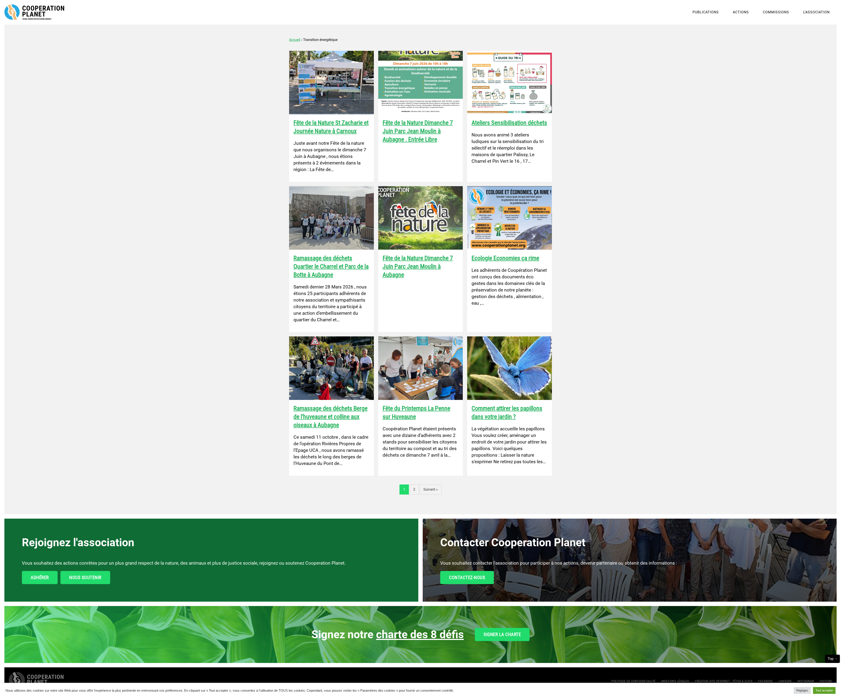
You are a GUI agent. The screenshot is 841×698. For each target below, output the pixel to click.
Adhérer (40, 577)
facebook (765, 681)
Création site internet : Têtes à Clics (724, 681)
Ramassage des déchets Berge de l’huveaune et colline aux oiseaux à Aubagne (330, 417)
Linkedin (785, 681)
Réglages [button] (802, 690)
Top (831, 659)
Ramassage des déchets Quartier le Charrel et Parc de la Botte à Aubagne (331, 266)
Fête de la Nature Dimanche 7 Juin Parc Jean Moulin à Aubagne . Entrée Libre (418, 131)
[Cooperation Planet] (36, 680)
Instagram (805, 681)
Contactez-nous (467, 577)
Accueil (294, 40)
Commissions (776, 12)
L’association (816, 12)
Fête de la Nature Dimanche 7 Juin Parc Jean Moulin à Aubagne (418, 266)
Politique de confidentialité (633, 681)
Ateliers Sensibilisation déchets (509, 122)
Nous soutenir (85, 577)
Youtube (826, 681)
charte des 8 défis (420, 634)
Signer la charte (502, 634)
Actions (741, 12)
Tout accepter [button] (824, 690)
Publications (706, 12)
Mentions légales (675, 681)
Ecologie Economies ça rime (505, 258)
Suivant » (430, 489)
